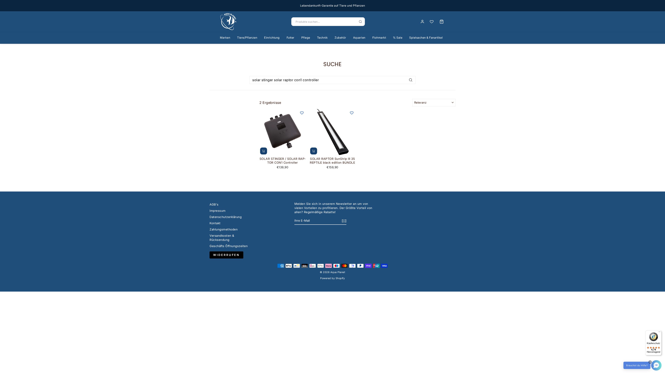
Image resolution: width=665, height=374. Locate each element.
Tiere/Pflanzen (247, 37)
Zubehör (340, 37)
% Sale (397, 37)
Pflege (305, 37)
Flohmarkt (379, 37)
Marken (225, 37)
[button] (642, 365)
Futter (290, 37)
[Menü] (659, 333)
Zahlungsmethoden (224, 229)
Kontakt (215, 223)
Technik (322, 37)
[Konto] (422, 21)
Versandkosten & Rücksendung (222, 238)
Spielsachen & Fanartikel (426, 37)
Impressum (218, 210)
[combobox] (332, 80)
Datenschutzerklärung (226, 217)
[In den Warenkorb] (263, 151)
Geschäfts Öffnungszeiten (229, 246)
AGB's (214, 204)
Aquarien (359, 37)
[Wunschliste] (431, 21)
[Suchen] (360, 22)
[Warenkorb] (441, 21)
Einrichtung (272, 37)
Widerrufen (226, 255)
